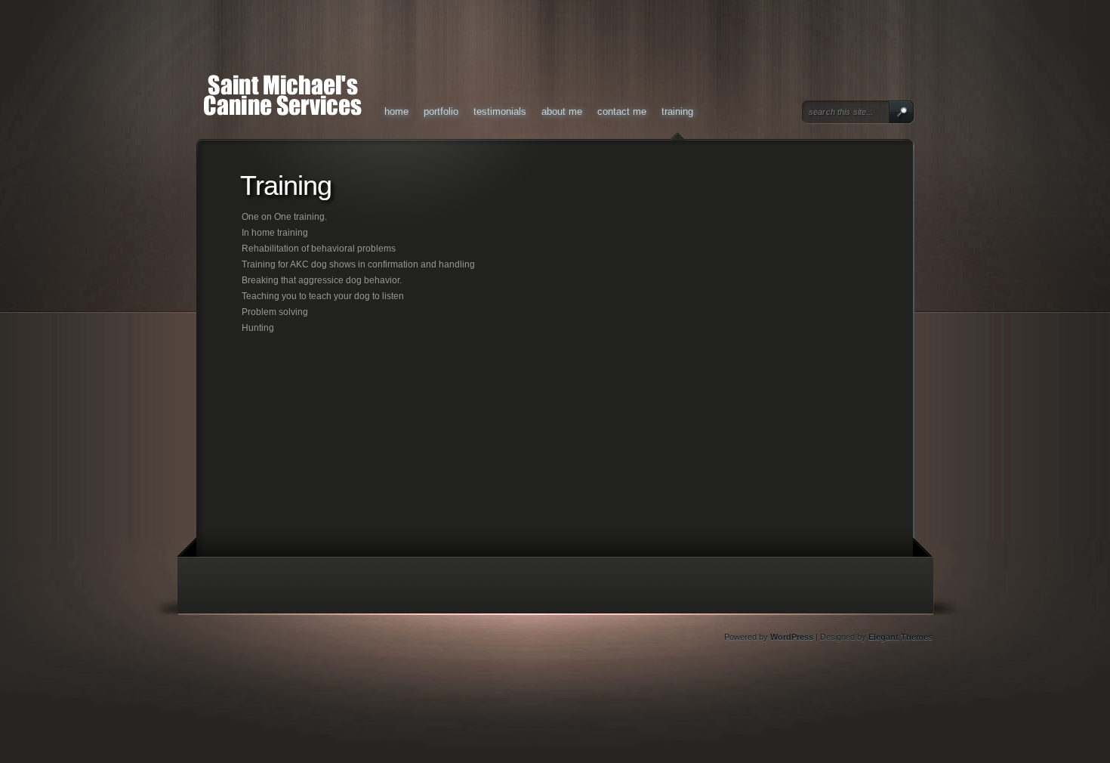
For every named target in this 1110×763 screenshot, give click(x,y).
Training (677, 111)
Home (396, 111)
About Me (561, 111)
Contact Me (621, 111)
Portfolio (441, 111)
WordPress (791, 636)
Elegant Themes (900, 636)
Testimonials (499, 111)
